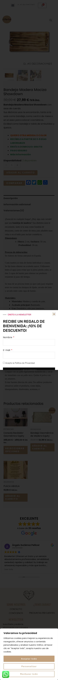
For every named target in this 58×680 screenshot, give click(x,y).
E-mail (7, 350)
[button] (54, 314)
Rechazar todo (29, 674)
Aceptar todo (29, 659)
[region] (29, 654)
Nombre (8, 337)
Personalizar (29, 666)
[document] (29, 340)
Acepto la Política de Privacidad (20, 363)
